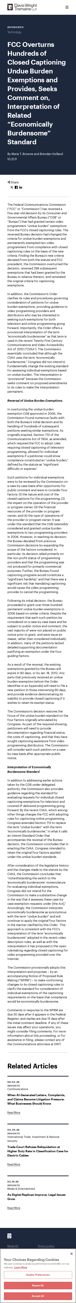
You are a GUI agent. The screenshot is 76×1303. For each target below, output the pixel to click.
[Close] (72, 1254)
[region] (38, 1276)
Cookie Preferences (38, 1274)
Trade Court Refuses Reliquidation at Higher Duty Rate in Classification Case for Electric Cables (37, 1151)
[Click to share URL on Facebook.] (16, 187)
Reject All (38, 1285)
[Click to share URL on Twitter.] (11, 187)
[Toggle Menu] (67, 7)
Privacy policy (46, 1246)
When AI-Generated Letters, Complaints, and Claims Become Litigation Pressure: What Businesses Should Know (36, 1099)
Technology (14, 32)
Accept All (38, 1296)
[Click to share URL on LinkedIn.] (20, 187)
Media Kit (12, 1246)
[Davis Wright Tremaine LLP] (22, 7)
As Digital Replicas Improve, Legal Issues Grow (36, 1197)
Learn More (20, 1267)
